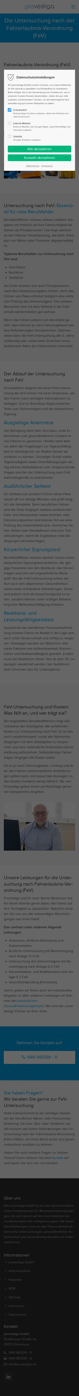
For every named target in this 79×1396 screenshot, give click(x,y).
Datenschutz (32, 165)
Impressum (47, 165)
